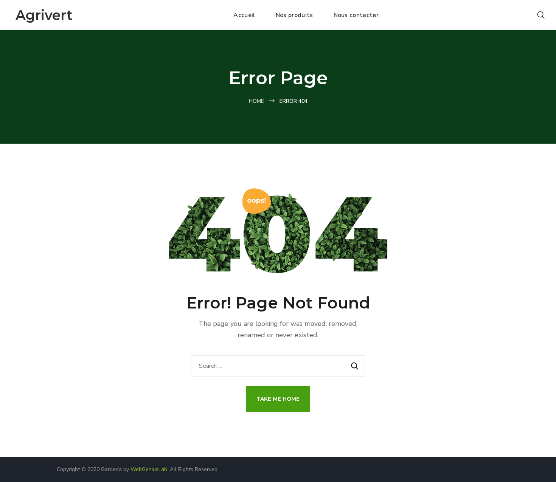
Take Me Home (278, 398)
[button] (541, 15)
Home (256, 101)
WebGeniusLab (148, 469)
